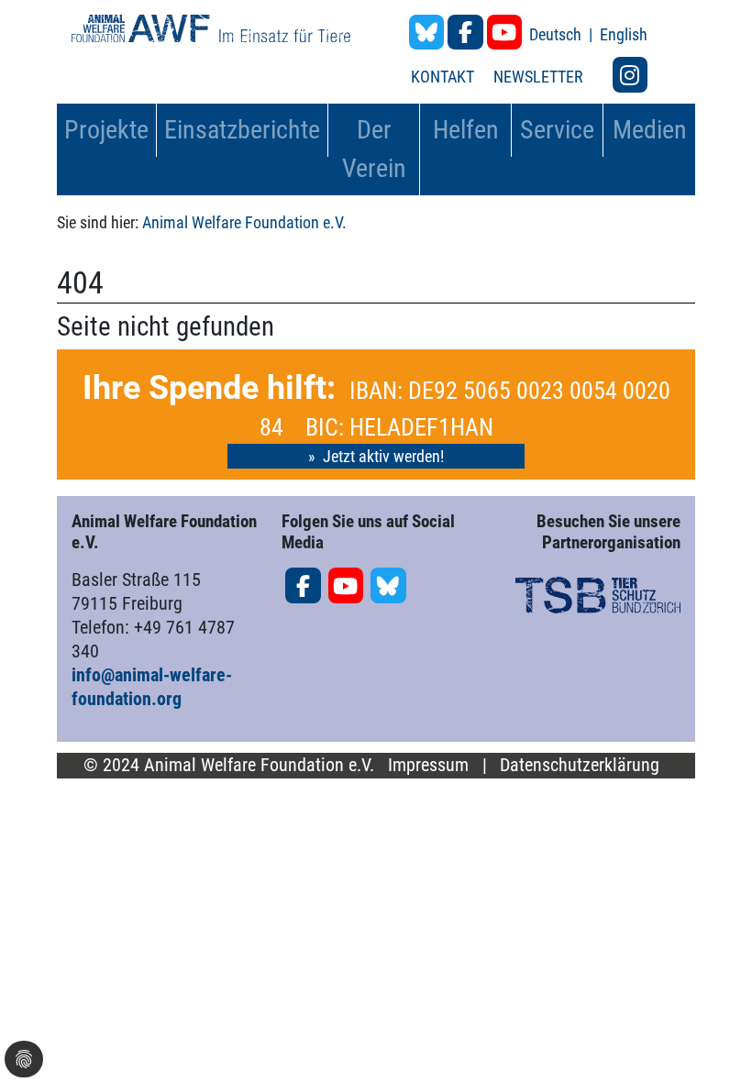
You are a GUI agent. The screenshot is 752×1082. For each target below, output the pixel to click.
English (623, 34)
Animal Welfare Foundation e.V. (244, 222)
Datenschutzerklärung (579, 765)
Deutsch (557, 34)
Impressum (428, 765)
